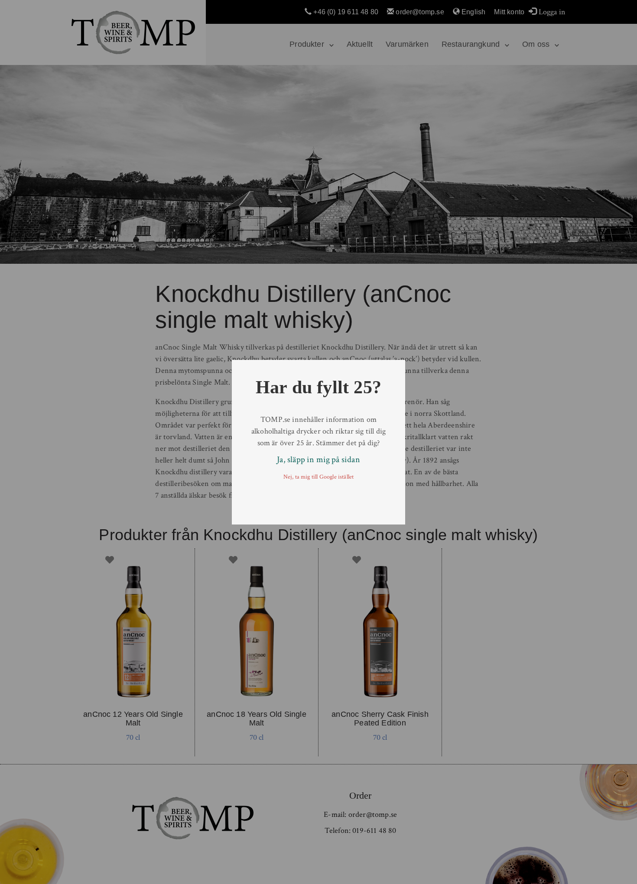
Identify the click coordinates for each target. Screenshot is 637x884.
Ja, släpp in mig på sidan (318, 459)
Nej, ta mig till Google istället (318, 477)
